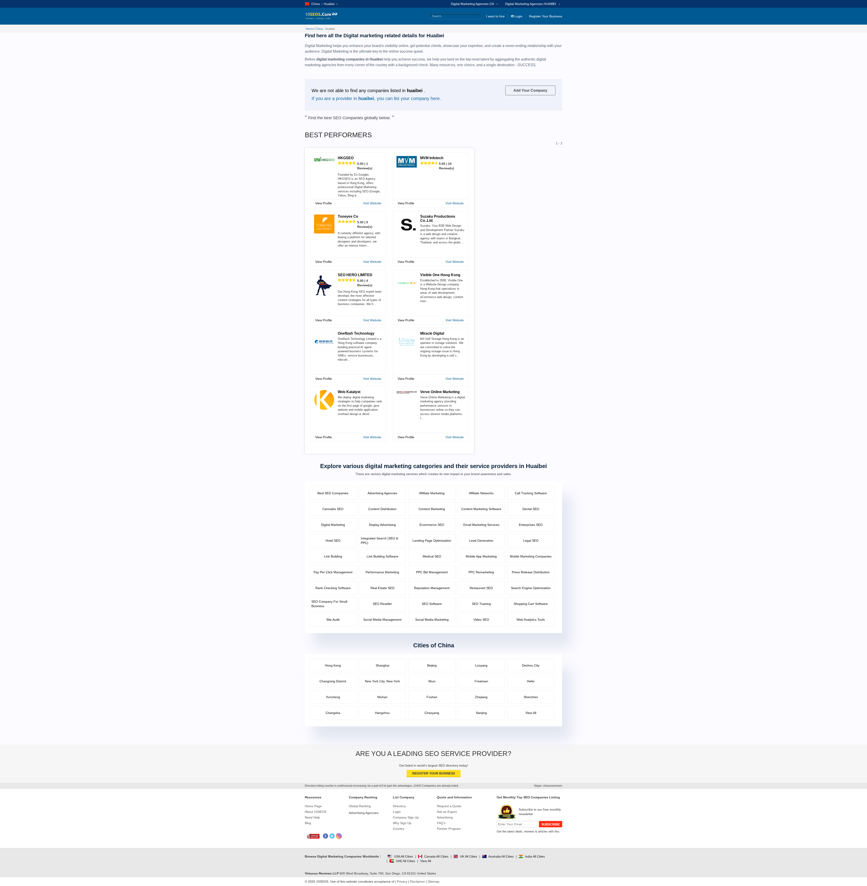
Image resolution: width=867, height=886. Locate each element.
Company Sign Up (406, 817)
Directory (399, 806)
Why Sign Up (402, 823)
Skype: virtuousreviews (548, 785)
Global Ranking (360, 806)
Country (398, 828)
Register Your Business (545, 16)
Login (518, 16)
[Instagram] (339, 836)
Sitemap (433, 881)
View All (425, 861)
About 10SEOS (315, 812)
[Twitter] (332, 836)
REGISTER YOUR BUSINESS (433, 773)
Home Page (313, 806)
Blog (308, 823)
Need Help (312, 817)
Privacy (402, 881)
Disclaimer (417, 881)
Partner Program (449, 828)
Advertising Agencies (363, 813)
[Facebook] (326, 836)
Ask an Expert (447, 812)
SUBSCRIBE (550, 824)
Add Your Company (530, 90)
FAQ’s (441, 823)
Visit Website (372, 203)
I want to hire (495, 16)
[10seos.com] (318, 16)
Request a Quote (449, 806)
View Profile (323, 203)
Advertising (445, 817)
